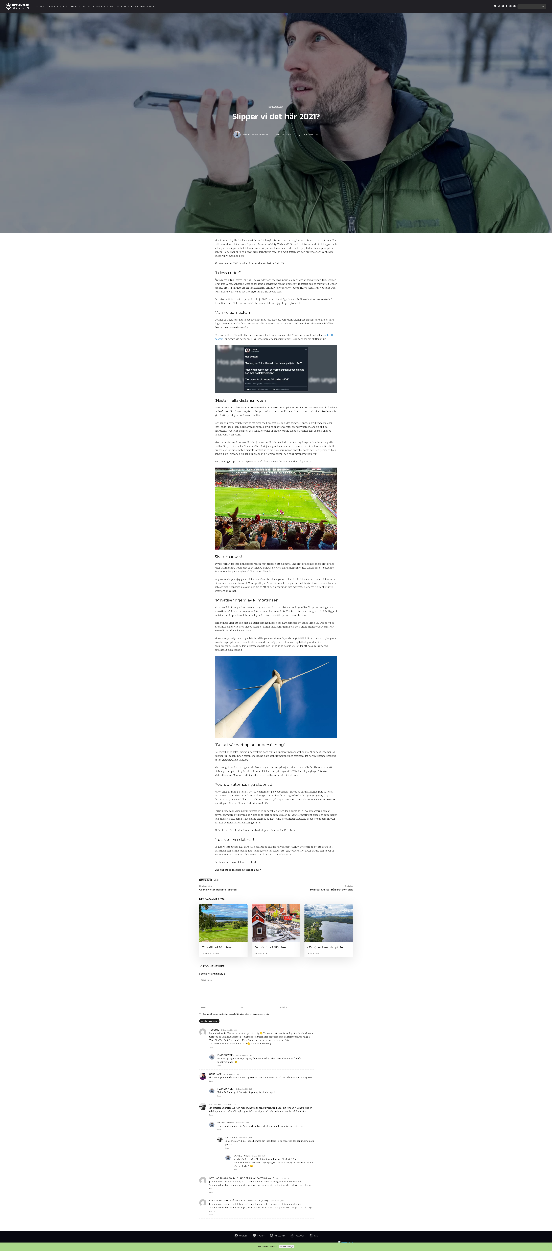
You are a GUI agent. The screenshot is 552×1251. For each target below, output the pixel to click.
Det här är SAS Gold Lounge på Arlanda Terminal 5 (241, 1178)
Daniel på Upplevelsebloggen (255, 134)
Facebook (299, 1235)
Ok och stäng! (286, 1246)
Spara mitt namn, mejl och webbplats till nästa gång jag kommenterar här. (236, 1014)
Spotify (260, 1235)
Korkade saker (276, 107)
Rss (316, 1235)
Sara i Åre (215, 1074)
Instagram (280, 1235)
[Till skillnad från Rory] (223, 923)
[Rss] (311, 1236)
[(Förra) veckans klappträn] (328, 923)
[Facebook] (506, 6)
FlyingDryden (225, 1055)
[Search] (543, 6)
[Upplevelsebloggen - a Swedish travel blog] (17, 6)
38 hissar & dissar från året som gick (331, 889)
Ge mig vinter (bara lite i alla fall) (218, 889)
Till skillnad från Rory (217, 947)
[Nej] (548, 1246)
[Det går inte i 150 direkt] (276, 923)
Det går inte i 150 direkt (271, 947)
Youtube (243, 1235)
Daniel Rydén (225, 1122)
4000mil (214, 1029)
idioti (216, 880)
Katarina (215, 1104)
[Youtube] (494, 6)
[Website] (510, 6)
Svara (211, 1047)
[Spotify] (502, 6)
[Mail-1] (514, 6)
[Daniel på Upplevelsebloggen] (237, 134)
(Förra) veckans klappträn (325, 947)
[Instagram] (498, 6)
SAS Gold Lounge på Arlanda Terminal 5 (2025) (238, 1200)
